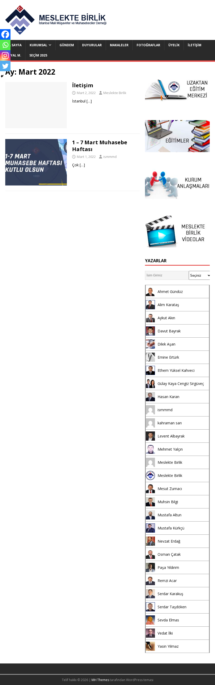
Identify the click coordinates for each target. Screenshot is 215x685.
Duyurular (92, 45)
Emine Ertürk (168, 357)
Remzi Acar (167, 580)
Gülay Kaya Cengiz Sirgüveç (181, 383)
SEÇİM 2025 (38, 55)
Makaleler (119, 45)
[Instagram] (5, 55)
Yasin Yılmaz (168, 646)
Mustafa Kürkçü (171, 528)
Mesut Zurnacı (170, 488)
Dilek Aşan (166, 344)
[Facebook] (5, 34)
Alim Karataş (168, 304)
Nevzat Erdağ (169, 541)
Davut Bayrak (169, 330)
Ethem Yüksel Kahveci (176, 370)
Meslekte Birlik (114, 92)
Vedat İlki (165, 633)
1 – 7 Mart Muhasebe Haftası (99, 146)
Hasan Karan (168, 396)
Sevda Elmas (168, 619)
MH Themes (100, 680)
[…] (89, 101)
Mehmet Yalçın (170, 449)
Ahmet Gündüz (170, 291)
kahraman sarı (170, 422)
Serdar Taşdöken (172, 606)
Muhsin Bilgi (168, 501)
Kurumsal (38, 45)
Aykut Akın (166, 317)
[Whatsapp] (5, 45)
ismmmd (110, 156)
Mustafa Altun (169, 514)
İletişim (194, 45)
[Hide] (2, 76)
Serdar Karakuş (170, 593)
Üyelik (174, 45)
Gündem (67, 45)
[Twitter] (5, 66)
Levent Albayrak (171, 436)
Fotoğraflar (148, 45)
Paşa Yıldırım (168, 567)
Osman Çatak (169, 554)
